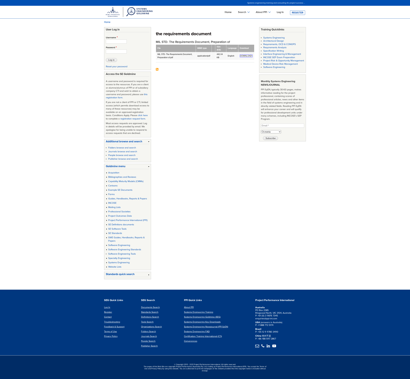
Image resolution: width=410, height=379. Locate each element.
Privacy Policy (111, 336)
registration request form (132, 118)
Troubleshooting (112, 322)
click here (143, 115)
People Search (148, 341)
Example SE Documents (120, 190)
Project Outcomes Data (120, 216)
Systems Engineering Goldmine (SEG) (202, 317)
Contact (108, 317)
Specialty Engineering (119, 258)
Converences (190, 341)
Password (110, 47)
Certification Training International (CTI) (203, 336)
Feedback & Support (114, 326)
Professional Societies (119, 211)
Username (111, 37)
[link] (127, 142)
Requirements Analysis (275, 47)
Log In (280, 12)
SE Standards (115, 233)
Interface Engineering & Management (282, 54)
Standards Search (149, 312)
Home (228, 12)
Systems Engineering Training (198, 312)
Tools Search (147, 322)
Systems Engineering (119, 262)
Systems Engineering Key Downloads (202, 322)
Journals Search (149, 336)
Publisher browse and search (123, 159)
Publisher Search (149, 346)
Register (297, 12)
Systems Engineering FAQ (196, 331)
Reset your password (116, 66)
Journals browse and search (122, 151)
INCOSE (112, 203)
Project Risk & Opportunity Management (283, 60)
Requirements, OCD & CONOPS (279, 44)
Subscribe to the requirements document (157, 69)
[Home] (129, 12)
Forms (111, 194)
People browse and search (121, 155)
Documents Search (150, 307)
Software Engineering (119, 245)
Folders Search (148, 331)
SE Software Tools (117, 229)
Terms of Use (110, 331)
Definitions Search (150, 317)
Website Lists (114, 266)
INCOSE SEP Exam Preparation (279, 57)
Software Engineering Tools (122, 254)
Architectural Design (273, 41)
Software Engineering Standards (124, 249)
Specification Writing (273, 50)
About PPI (189, 307)
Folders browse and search (122, 147)
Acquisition (113, 172)
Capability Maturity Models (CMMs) (126, 181)
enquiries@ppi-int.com (266, 318)
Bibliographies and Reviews (122, 177)
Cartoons (113, 185)
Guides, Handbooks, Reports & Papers (127, 198)
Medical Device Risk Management (280, 64)
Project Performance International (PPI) (128, 220)
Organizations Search (151, 326)
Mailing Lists (114, 207)
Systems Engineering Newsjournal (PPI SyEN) (206, 326)
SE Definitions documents (121, 224)
